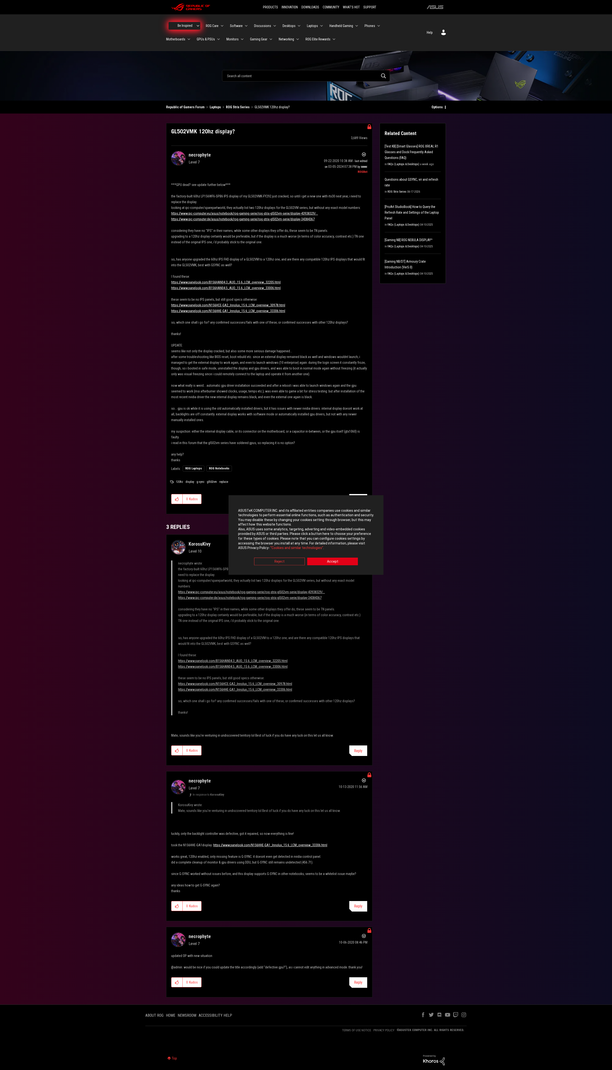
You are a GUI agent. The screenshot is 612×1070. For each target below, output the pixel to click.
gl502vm (212, 481)
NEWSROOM (187, 1015)
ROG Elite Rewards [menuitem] (318, 39)
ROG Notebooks (219, 468)
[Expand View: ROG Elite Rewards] (334, 39)
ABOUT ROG (154, 1015)
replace (223, 481)
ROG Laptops (193, 468)
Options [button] (437, 107)
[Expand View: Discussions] (274, 25)
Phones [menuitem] (370, 26)
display (190, 481)
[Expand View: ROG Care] (222, 25)
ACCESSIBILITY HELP (215, 1015)
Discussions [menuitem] (262, 26)
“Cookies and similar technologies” (296, 548)
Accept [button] (332, 561)
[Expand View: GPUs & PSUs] (218, 39)
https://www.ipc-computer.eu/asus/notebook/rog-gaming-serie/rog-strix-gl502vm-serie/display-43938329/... (244, 213)
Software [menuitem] (236, 26)
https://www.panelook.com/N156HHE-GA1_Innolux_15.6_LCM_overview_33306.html (228, 311)
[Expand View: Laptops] (321, 25)
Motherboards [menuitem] (175, 39)
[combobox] (306, 75)
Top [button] (174, 1058)
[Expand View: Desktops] (299, 25)
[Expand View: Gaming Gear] (270, 39)
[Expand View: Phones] (378, 25)
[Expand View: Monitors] (242, 39)
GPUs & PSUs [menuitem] (206, 39)
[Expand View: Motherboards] (188, 39)
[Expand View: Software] (246, 25)
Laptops (215, 107)
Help (430, 32)
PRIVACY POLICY (383, 1030)
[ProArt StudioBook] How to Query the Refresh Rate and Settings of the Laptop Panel (412, 212)
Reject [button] (279, 561)
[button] (177, 499)
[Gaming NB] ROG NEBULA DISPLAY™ (409, 240)
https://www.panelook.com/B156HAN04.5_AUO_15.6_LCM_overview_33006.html (226, 288)
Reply (358, 751)
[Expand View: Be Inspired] (198, 26)
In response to (208, 794)
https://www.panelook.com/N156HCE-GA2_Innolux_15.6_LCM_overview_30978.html (228, 305)
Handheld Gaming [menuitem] (341, 26)
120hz (179, 481)
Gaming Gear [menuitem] (258, 39)
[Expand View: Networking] (297, 39)
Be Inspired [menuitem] (185, 25)
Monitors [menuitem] (232, 39)
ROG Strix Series (238, 107)
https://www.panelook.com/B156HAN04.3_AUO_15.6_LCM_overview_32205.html (226, 282)
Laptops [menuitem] (312, 26)
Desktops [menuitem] (289, 26)
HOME (170, 1015)
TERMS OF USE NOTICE (356, 1030)
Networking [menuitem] (286, 39)
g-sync (200, 481)
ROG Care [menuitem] (212, 26)
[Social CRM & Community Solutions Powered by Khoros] (434, 1060)
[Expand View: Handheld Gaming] (356, 25)
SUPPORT (369, 7)
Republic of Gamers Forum (185, 107)
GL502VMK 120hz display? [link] (272, 107)
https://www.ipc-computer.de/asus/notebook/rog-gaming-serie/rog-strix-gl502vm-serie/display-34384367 (243, 219)
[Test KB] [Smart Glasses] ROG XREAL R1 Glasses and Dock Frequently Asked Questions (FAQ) (411, 152)
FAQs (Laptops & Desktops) (403, 164)
